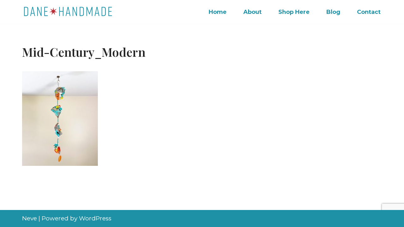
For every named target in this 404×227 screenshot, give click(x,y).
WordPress (95, 218)
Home (218, 12)
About (252, 12)
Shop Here (294, 12)
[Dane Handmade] (69, 12)
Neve (29, 218)
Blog (333, 12)
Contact (369, 12)
